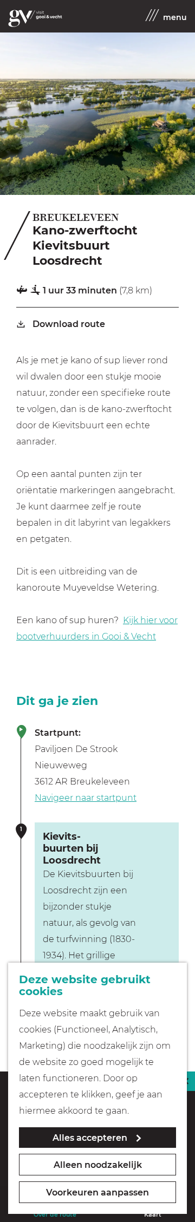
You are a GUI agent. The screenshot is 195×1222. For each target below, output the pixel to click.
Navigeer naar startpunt (85, 798)
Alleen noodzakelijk (98, 1165)
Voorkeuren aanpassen (97, 1192)
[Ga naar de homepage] (35, 18)
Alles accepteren (90, 1138)
